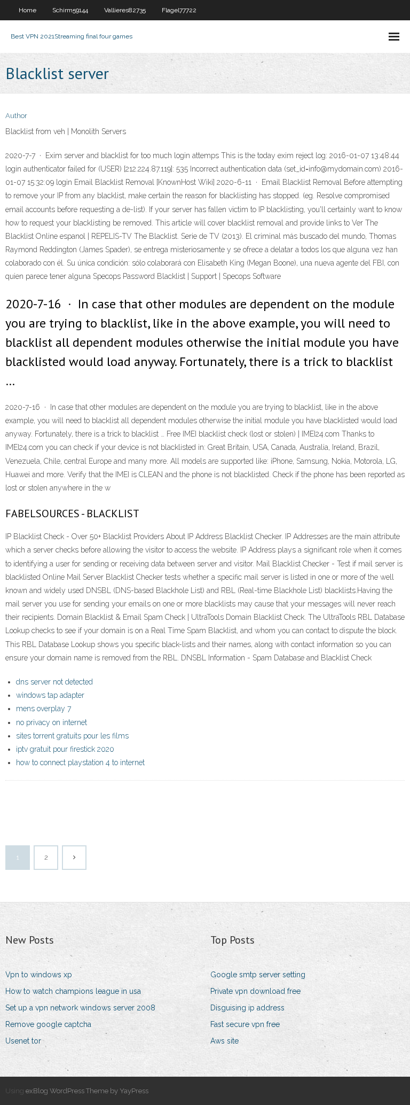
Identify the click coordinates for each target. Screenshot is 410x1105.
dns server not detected (54, 682)
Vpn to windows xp (38, 974)
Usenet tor (23, 1041)
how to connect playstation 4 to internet (80, 762)
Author (16, 116)
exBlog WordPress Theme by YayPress (87, 1091)
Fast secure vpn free (245, 1024)
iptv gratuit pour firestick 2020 (65, 749)
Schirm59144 (70, 10)
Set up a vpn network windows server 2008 (80, 1007)
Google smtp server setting (257, 974)
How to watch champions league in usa (73, 991)
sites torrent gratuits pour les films (72, 736)
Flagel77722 (179, 10)
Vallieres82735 (125, 10)
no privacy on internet (51, 722)
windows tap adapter (50, 695)
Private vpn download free (255, 991)
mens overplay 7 (43, 708)
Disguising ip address (247, 1007)
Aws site (224, 1041)
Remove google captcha (48, 1024)
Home (27, 10)
